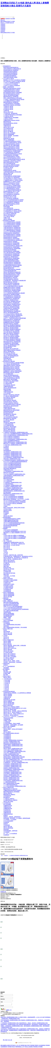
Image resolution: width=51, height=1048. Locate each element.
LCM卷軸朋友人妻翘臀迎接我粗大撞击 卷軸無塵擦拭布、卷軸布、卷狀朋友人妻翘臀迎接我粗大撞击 (24, 1023)
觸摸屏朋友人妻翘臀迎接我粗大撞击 (12, 743)
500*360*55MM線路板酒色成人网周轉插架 (13, 496)
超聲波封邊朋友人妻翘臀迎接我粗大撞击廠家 (14, 756)
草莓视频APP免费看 (37, 1046)
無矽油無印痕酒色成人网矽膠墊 (11, 323)
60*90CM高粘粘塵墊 (8, 821)
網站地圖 (3, 1045)
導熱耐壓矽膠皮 (7, 612)
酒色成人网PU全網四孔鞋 (10, 655)
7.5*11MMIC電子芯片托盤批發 (11, 84)
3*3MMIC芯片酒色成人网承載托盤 (12, 85)
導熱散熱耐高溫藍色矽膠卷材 (10, 71)
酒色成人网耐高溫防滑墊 (9, 429)
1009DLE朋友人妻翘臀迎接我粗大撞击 (13, 750)
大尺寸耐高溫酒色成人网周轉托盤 (11, 152)
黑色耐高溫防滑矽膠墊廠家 (10, 249)
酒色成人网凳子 (7, 677)
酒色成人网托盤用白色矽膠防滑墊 (11, 283)
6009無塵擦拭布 (7, 738)
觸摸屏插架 (6, 511)
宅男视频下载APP (11, 1046)
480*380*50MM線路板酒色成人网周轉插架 (13, 497)
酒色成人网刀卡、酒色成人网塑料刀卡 (13, 712)
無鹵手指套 (6, 566)
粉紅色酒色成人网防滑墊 (9, 397)
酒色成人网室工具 (7, 727)
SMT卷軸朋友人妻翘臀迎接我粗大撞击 (13, 451)
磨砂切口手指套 (7, 570)
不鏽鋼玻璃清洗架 (8, 808)
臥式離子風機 (7, 673)
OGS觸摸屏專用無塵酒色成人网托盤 (12, 141)
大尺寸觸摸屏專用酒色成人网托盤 (11, 188)
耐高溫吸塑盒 (7, 797)
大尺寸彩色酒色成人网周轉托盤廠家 (12, 185)
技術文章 (12, 22)
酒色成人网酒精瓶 (8, 695)
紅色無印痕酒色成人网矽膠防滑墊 (11, 284)
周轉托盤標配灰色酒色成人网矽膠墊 (12, 350)
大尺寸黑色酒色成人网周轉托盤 (11, 198)
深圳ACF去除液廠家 (8, 620)
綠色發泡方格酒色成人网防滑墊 (11, 403)
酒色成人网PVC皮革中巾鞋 (10, 648)
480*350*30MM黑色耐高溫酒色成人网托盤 (13, 199)
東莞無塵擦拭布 (7, 747)
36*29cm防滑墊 (7, 393)
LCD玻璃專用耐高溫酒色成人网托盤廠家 (13, 149)
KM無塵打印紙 (7, 582)
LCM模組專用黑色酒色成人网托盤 (12, 89)
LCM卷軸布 (6, 449)
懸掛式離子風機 (7, 672)
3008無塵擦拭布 (7, 736)
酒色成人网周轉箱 (8, 219)
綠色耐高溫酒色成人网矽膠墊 (10, 237)
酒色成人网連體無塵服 (9, 594)
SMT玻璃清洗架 (7, 802)
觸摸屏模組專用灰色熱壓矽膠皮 (11, 605)
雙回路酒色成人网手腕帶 (9, 699)
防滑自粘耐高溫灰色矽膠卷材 (10, 74)
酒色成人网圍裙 (7, 641)
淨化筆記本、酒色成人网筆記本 (11, 715)
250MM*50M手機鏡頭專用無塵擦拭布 (12, 464)
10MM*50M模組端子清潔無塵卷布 (12, 438)
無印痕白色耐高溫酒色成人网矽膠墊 (12, 273)
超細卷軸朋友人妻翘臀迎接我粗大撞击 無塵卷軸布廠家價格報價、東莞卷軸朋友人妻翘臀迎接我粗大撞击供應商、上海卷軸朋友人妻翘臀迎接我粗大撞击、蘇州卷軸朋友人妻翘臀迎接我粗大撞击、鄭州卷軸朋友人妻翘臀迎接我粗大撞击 (25, 1026)
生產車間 (3, 31)
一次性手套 (6, 684)
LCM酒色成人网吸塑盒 (9, 798)
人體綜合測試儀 (7, 697)
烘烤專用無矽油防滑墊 (9, 411)
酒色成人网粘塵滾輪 (8, 828)
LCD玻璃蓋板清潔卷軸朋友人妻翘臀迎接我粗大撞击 (15, 460)
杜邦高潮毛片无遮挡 (8, 585)
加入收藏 (12, 18)
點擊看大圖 (3, 891)
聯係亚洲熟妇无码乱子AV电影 (8, 32)
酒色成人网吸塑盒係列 (8, 787)
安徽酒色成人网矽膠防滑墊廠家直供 (12, 316)
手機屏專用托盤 (7, 125)
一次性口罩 (6, 688)
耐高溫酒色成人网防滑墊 (9, 361)
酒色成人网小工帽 (8, 633)
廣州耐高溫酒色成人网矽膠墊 (10, 241)
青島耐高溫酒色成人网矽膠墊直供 (11, 233)
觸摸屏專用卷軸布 (8, 478)
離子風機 (6, 674)
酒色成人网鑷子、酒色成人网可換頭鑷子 (13, 729)
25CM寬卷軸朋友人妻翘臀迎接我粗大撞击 (13, 471)
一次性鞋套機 (7, 681)
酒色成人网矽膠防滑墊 (9, 351)
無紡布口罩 (6, 638)
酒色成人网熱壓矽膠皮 (9, 613)
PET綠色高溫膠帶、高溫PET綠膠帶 (12, 723)
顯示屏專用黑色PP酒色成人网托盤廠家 (13, 92)
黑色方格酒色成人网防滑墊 (10, 400)
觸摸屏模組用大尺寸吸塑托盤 (10, 789)
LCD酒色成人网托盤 (8, 116)
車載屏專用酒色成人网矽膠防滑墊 (11, 298)
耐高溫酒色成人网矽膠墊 (9, 220)
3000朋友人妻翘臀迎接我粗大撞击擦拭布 (13, 740)
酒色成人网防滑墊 (8, 359)
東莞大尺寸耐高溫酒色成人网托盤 (11, 146)
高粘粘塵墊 (6, 829)
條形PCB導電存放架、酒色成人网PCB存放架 (14, 507)
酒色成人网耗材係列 (8, 705)
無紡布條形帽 (7, 631)
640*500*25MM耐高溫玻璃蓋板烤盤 (12, 524)
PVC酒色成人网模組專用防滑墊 (11, 396)
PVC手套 (6, 553)
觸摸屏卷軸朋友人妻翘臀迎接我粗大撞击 (13, 493)
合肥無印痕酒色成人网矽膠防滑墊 (11, 308)
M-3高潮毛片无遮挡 (8, 588)
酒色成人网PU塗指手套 (9, 560)
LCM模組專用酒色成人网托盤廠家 (12, 103)
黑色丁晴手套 (7, 546)
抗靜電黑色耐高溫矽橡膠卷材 (10, 73)
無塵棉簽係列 (6, 621)
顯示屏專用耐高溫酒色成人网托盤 (11, 93)
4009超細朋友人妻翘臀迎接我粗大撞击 (13, 776)
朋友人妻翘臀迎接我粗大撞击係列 (11, 733)
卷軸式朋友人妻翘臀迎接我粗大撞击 (12, 458)
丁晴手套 (6, 552)
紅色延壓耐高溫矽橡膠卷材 (10, 75)
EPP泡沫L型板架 (7, 509)
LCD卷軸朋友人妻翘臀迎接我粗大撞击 (13, 482)
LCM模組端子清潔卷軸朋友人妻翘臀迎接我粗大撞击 (15, 432)
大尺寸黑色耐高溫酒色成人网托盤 (11, 156)
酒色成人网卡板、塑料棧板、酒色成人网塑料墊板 (15, 711)
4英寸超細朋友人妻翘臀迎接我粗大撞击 (13, 761)
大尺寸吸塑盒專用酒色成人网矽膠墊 (12, 340)
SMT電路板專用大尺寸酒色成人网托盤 (13, 178)
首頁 (2, 855)
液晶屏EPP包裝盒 (8, 510)
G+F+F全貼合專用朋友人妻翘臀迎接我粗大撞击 (15, 786)
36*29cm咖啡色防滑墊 (9, 425)
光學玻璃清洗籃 (7, 811)
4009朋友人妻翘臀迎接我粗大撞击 (11, 770)
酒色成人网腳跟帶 (8, 701)
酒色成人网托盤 (7, 137)
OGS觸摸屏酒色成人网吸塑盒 (10, 800)
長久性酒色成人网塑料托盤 (10, 213)
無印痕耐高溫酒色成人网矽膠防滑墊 (12, 262)
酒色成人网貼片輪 (8, 826)
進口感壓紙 (6, 539)
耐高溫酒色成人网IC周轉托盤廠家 (11, 145)
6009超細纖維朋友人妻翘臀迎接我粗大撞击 (14, 769)
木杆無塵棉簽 (7, 623)
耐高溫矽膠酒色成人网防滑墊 (10, 277)
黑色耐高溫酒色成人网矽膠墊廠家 (11, 247)
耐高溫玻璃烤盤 (7, 517)
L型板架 (5, 506)
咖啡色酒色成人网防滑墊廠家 (10, 379)
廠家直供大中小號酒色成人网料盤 (11, 706)
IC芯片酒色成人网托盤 (8, 78)
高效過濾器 (6, 667)
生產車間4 (3, 28)
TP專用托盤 (6, 110)
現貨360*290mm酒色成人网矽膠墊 (11, 336)
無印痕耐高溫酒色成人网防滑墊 (11, 279)
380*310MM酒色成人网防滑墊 (11, 354)
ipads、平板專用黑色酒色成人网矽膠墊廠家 (15, 318)
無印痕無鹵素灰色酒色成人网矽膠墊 (12, 288)
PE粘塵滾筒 (6, 822)
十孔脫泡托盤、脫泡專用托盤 (10, 113)
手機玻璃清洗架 (7, 812)
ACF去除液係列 (7, 619)
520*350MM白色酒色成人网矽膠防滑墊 (13, 314)
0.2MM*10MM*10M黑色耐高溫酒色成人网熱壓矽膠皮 (16, 609)
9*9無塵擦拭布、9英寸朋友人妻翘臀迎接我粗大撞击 (16, 762)
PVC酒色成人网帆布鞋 (9, 658)
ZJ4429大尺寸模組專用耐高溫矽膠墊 (12, 231)
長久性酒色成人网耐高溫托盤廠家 (11, 164)
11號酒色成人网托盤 (8, 106)
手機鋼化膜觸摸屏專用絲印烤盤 (11, 520)
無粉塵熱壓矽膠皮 (8, 616)
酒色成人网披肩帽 (8, 634)
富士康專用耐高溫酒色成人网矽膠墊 (12, 234)
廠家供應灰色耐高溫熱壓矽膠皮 (11, 602)
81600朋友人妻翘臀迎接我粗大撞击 (12, 741)
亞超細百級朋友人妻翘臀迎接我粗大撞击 (13, 744)
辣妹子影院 (27, 1045)
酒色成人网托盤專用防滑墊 (10, 387)
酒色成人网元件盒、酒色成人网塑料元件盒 (14, 713)
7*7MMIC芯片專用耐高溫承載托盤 (12, 82)
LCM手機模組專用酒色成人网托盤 (12, 100)
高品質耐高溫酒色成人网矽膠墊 (11, 276)
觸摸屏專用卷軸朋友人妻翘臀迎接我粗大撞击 (14, 490)
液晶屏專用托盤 (7, 124)
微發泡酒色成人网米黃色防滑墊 (11, 405)
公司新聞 (7, 22)
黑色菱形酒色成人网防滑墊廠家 (11, 380)
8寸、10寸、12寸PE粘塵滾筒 (10, 833)
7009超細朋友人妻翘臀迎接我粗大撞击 (13, 765)
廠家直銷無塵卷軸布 (8, 477)
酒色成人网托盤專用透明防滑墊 (11, 375)
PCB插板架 (6, 513)
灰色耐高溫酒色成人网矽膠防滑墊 (11, 291)
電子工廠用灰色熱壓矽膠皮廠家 (11, 610)
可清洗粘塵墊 (7, 825)
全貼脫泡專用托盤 (8, 169)
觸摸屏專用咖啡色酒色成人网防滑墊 (12, 369)
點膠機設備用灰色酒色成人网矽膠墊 (12, 287)
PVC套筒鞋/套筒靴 (8, 652)
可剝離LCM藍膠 (7, 720)
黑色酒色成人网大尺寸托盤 (10, 197)
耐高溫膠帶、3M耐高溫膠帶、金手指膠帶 (13, 724)
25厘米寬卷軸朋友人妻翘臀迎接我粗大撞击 (14, 475)
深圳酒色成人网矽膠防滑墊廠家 (11, 327)
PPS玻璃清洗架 (7, 809)
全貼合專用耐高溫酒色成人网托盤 (11, 203)
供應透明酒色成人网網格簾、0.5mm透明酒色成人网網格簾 (17, 692)
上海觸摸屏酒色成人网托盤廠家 (11, 117)
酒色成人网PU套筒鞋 (8, 651)
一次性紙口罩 (7, 683)
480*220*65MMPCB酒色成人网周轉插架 (13, 503)
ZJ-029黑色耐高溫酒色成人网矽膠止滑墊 (13, 245)
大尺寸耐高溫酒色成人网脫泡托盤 (11, 212)
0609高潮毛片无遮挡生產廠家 (10, 580)
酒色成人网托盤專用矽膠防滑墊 (11, 312)
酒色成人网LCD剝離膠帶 (9, 726)
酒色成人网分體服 (8, 596)
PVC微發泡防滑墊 (8, 383)
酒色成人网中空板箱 (8, 801)
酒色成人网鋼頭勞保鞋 (9, 646)
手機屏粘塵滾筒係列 (8, 814)
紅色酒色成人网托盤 (8, 109)
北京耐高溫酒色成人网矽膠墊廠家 (11, 255)
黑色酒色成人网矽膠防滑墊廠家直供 (12, 329)
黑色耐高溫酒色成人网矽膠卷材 (11, 70)
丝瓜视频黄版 (42, 1045)
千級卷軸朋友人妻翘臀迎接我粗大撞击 (13, 453)
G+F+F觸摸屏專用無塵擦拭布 (10, 784)
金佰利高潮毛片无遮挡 (9, 584)
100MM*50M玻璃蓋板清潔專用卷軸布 (12, 463)
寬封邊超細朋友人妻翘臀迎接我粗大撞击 (13, 758)
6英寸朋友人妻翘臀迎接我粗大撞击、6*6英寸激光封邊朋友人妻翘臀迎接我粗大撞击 (23, 759)
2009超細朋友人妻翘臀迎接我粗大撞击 (13, 766)
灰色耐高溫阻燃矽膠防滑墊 (10, 270)
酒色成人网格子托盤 (8, 173)
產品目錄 (6, 855)
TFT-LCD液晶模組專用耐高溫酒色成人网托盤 (14, 159)
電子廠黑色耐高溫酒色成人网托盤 (11, 144)
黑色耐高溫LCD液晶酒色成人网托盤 (12, 160)
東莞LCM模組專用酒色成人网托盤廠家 (13, 98)
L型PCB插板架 (7, 504)
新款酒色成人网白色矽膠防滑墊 (11, 348)
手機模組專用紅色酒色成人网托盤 (11, 120)
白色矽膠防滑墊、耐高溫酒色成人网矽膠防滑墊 (15, 280)
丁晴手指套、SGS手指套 (9, 575)
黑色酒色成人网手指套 (9, 568)
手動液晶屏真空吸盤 (8, 717)
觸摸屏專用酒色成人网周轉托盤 (11, 96)
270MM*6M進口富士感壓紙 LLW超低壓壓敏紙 (14, 538)
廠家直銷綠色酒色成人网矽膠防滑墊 (12, 341)
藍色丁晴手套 (7, 548)
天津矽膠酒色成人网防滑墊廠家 (11, 343)
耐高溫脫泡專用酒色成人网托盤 (11, 166)
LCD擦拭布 (6, 446)
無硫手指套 (6, 574)
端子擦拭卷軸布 (7, 492)
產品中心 (3, 22)
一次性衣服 (6, 685)
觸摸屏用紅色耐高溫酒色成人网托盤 (12, 88)
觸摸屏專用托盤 (7, 121)
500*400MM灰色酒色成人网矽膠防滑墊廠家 (14, 362)
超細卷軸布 (6, 447)
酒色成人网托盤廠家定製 (9, 215)
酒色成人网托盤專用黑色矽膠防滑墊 (12, 326)
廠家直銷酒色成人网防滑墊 (10, 418)
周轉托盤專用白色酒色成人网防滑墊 (12, 365)
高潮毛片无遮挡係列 (8, 578)
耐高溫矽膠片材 (7, 66)
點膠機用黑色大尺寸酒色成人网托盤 (12, 181)
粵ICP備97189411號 (7, 1040)
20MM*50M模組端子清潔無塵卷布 (12, 436)
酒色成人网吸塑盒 (8, 793)
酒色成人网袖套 (7, 642)
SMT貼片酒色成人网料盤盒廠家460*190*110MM (15, 708)
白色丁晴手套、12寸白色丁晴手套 (11, 545)
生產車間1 (3, 24)
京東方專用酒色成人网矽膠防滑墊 (11, 305)
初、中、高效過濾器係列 (9, 666)
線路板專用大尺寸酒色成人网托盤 (11, 184)
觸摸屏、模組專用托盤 (8, 86)
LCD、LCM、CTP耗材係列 (13, 716)
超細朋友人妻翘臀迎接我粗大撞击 (11, 768)
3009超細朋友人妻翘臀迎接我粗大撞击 (13, 772)
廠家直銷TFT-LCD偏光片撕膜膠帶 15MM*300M (15, 532)
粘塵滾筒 (6, 823)
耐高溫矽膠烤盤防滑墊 (9, 268)
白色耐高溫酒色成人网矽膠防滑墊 (11, 226)
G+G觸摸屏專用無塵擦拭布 (10, 782)
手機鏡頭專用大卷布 (8, 470)
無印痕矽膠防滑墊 (8, 347)
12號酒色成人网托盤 (8, 107)
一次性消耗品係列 (7, 678)
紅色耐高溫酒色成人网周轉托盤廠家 (12, 176)
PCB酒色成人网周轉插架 (9, 495)
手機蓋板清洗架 (7, 807)
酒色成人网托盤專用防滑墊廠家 (11, 95)
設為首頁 (8, 18)
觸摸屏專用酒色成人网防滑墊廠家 (11, 410)
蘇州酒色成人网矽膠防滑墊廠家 (11, 309)
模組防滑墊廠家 (7, 389)
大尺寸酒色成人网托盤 (9, 216)
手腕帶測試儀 (7, 698)
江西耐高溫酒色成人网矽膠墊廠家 (11, 258)
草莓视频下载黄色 (34, 1045)
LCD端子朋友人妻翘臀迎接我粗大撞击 (13, 444)
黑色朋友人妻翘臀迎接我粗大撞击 (11, 779)
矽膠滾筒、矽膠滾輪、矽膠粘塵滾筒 (12, 816)
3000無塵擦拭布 (7, 737)
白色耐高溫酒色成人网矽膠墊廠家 (11, 242)
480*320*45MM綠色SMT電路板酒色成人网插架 (15, 500)
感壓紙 (4, 534)
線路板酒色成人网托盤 (9, 138)
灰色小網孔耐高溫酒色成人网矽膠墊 (12, 252)
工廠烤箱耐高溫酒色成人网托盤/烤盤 (12, 171)
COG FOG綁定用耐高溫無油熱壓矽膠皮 (13, 607)
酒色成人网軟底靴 (8, 649)
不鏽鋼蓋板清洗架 (8, 805)
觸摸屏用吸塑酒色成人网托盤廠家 (11, 791)
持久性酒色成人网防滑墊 (9, 385)
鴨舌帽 (5, 630)
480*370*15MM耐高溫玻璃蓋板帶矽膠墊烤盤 (14, 522)
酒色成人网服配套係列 (8, 639)
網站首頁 (3, 20)
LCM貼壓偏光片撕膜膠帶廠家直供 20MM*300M (15, 531)
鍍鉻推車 (6, 730)
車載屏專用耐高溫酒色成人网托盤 (11, 148)
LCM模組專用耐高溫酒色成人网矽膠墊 (13, 265)
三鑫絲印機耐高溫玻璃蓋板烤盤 (11, 521)
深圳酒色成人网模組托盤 (9, 422)
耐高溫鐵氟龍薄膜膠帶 (9, 614)
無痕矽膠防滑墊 (7, 358)
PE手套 (5, 550)
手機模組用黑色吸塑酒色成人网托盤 (12, 790)
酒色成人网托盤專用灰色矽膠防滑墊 (12, 272)
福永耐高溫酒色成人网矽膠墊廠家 (11, 251)
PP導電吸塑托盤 (7, 795)
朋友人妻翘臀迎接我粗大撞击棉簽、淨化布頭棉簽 (15, 627)
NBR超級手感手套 (8, 549)
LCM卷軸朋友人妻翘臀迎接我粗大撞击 (13, 456)
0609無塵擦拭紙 (7, 589)
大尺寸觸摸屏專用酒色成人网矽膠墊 (12, 230)
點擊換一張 (8, 1010)
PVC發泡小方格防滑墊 (9, 382)
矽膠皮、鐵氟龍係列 (8, 600)
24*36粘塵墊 (6, 832)
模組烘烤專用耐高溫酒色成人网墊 (11, 275)
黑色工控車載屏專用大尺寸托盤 (11, 192)
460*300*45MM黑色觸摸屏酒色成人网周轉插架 (15, 502)
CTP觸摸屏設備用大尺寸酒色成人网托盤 (13, 180)
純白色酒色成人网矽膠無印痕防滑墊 (12, 301)
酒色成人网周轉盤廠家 (9, 134)
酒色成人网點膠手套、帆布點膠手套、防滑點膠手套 (16, 557)
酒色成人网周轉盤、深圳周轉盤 (11, 135)
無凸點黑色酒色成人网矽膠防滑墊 (11, 302)
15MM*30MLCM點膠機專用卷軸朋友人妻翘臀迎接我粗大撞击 (18, 433)
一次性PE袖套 (7, 680)
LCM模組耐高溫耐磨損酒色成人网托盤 (13, 153)
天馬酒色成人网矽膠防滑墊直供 (11, 300)
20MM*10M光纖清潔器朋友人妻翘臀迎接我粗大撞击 (16, 435)
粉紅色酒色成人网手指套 (9, 573)
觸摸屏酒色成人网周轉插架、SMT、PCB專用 (16, 499)
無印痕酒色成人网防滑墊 (9, 353)
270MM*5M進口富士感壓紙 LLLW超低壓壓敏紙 (15, 536)
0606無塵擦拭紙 (7, 591)
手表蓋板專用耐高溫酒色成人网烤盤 (12, 518)
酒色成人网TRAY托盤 (9, 127)
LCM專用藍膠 (7, 722)
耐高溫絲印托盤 (7, 527)
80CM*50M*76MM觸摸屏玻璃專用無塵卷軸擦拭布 (15, 461)
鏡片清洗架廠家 (7, 804)
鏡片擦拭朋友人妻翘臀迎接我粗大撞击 (13, 755)
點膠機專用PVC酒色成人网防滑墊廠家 (13, 371)
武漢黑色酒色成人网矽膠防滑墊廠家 (12, 290)
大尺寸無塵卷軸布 (8, 481)
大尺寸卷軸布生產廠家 (9, 479)
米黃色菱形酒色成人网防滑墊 (10, 401)
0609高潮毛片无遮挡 (8, 581)
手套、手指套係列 (7, 541)
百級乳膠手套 (7, 564)
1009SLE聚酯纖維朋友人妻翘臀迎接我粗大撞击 (15, 751)
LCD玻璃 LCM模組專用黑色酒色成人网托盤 (14, 99)
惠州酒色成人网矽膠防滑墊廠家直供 (12, 325)
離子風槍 (6, 670)
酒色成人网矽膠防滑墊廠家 (10, 346)
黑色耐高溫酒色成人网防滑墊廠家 (11, 238)
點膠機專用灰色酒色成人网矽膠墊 (11, 322)
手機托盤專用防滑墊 (8, 392)
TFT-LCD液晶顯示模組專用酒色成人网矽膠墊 (14, 293)
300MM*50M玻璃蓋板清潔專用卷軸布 (12, 465)
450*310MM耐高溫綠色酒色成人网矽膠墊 (13, 286)
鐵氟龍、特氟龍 (7, 617)
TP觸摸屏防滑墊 (7, 390)
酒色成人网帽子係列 (8, 628)
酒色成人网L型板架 (8, 516)
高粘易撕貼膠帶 (7, 599)
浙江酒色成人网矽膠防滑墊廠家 (11, 334)
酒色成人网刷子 (7, 731)
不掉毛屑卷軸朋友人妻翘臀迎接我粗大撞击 (14, 457)
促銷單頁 (3, 18)
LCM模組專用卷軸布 (8, 483)
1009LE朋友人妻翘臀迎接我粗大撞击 (12, 752)
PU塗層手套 (6, 563)
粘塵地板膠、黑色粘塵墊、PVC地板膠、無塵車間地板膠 (17, 818)
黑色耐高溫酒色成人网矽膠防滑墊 (11, 244)
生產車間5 (3, 29)
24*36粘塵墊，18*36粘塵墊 (10, 819)
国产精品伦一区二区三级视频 (17, 1045)
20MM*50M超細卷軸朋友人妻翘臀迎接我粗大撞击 (15, 439)
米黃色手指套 (7, 577)
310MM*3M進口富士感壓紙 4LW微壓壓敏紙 (14, 535)
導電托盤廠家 (7, 206)
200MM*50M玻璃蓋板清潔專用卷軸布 (12, 467)
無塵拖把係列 (6, 663)
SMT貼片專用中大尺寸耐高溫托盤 (12, 177)
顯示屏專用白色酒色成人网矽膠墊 (11, 330)
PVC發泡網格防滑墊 (8, 373)
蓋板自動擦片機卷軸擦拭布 (10, 468)
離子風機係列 (6, 669)
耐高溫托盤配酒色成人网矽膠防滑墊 (12, 295)
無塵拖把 (6, 665)
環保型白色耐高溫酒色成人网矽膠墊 (12, 269)
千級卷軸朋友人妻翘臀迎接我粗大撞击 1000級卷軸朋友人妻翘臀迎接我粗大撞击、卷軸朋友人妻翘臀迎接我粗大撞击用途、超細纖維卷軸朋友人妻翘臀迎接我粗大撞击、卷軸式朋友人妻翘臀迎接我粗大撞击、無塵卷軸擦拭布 (25, 1030)
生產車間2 (3, 25)
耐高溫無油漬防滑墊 (8, 412)
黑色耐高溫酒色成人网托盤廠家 (11, 155)
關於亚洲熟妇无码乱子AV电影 (8, 21)
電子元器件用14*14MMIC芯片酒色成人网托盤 (14, 81)
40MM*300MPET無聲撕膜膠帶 (11, 529)
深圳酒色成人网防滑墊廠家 (10, 426)
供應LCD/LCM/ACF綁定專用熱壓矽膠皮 (13, 606)
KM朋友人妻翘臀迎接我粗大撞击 (11, 754)
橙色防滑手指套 (7, 567)
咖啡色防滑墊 (7, 421)
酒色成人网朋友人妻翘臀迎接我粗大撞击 (13, 745)
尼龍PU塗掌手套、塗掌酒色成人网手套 (13, 559)
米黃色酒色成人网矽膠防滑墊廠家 (11, 294)
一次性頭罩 (6, 690)
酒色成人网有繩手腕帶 (9, 704)
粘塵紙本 (6, 815)
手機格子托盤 (7, 217)
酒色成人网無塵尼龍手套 (9, 561)
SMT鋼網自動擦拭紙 (8, 587)
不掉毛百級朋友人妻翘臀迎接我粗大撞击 (13, 780)
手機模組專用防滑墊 (8, 386)
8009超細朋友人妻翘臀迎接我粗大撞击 (13, 763)
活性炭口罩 (6, 637)
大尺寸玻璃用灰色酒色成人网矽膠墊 (12, 223)
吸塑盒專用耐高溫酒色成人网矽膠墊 (12, 236)
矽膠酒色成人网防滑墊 (9, 357)
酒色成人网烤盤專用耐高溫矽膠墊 (11, 261)
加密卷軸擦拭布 (7, 450)
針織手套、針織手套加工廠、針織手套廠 (13, 555)
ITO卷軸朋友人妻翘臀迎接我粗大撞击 (12, 486)
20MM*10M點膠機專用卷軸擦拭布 (12, 440)
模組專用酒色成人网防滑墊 (10, 414)
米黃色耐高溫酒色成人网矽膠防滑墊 (12, 263)
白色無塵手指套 (7, 571)
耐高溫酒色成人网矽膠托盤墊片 (11, 256)
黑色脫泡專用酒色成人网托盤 (10, 123)
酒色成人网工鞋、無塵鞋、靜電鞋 (11, 660)
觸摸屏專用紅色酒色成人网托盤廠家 (12, 105)
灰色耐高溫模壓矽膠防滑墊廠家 (11, 259)
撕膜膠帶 (5, 528)
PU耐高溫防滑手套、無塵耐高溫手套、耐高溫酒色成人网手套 (18, 556)
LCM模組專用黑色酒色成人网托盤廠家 (13, 114)
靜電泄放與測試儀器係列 (9, 691)
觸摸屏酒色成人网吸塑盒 (9, 794)
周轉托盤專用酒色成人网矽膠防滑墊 (12, 311)
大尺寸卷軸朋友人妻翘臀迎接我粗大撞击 (13, 488)
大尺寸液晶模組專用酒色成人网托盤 (12, 187)
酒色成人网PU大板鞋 (8, 659)
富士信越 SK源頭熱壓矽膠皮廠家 (11, 603)
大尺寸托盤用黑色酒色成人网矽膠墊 (12, 222)
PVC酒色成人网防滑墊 (9, 415)
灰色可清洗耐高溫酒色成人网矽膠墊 (12, 224)
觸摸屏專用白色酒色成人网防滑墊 (11, 366)
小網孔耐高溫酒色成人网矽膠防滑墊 (12, 227)
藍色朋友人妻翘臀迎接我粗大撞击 (11, 777)
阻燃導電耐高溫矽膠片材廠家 (10, 77)
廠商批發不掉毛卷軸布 (9, 472)
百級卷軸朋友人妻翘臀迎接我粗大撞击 (13, 489)
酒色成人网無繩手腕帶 (9, 702)
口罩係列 (5, 635)
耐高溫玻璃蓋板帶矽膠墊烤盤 (10, 525)
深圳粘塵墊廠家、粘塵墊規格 (10, 830)
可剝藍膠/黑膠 (7, 719)
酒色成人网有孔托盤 (8, 112)
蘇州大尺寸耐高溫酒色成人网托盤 (11, 183)
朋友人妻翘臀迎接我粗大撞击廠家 (11, 783)
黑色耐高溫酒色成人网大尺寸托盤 (11, 191)
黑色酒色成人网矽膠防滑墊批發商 (11, 344)
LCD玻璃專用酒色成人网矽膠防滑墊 (12, 297)
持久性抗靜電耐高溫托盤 (9, 163)
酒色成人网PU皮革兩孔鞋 (10, 653)
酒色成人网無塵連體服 (9, 595)
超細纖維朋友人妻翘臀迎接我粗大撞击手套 (14, 542)
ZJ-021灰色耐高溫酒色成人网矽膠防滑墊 (13, 240)
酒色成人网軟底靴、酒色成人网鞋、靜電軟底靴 (15, 645)
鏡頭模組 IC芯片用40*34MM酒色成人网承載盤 (14, 80)
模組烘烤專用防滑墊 (8, 399)
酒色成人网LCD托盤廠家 (9, 132)
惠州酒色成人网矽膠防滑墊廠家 (11, 337)
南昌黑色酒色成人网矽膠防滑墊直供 (12, 304)
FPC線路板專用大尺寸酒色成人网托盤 (12, 210)
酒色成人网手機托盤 (8, 131)
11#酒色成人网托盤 (8, 119)
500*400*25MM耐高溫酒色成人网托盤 (12, 142)
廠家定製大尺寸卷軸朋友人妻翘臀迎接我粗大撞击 (15, 443)
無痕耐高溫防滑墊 (8, 407)
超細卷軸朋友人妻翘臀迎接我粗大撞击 (13, 454)
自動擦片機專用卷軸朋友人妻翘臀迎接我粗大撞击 (15, 442)
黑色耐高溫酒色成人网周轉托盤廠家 (12, 151)
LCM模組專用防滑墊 (8, 424)
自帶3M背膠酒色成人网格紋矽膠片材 (12, 68)
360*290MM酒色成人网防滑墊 (11, 417)
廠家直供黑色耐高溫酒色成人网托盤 (12, 158)
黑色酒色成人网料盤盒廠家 (10, 709)
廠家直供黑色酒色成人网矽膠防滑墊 (12, 319)
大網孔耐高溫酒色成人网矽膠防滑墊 (12, 229)
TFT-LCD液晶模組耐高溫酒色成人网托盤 (13, 201)
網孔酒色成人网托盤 (8, 205)
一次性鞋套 (6, 687)
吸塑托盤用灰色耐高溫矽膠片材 (11, 67)
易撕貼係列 (5, 598)
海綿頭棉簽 (6, 626)
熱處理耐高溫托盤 (8, 174)
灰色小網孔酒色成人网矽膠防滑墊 (11, 332)
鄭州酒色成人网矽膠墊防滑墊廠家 (11, 307)
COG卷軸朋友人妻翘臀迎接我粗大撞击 (13, 485)
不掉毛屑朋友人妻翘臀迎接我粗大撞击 (13, 773)
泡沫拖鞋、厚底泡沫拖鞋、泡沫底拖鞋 (13, 662)
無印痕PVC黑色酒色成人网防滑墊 (11, 394)
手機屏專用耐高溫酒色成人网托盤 (11, 91)
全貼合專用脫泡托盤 (8, 128)
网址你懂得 (7, 1045)
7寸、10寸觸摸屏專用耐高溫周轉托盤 (12, 190)
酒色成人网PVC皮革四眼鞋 (10, 656)
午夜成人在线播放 (28, 1046)
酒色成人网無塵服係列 (8, 592)
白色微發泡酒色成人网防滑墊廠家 (11, 376)
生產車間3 (3, 27)
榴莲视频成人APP (20, 1046)
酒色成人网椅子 (7, 676)
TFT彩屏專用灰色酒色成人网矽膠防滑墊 (13, 315)
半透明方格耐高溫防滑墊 (9, 408)
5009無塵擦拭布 (7, 734)
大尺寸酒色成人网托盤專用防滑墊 (11, 364)
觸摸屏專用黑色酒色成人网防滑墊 (11, 368)
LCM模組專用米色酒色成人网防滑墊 (12, 404)
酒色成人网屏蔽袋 (8, 694)
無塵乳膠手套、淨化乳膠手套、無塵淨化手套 (14, 543)
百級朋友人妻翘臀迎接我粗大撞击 (11, 775)
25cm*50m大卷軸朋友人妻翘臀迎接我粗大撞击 (14, 474)
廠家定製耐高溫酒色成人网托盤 (11, 162)
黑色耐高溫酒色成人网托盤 (10, 170)
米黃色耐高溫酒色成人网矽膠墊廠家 (12, 248)
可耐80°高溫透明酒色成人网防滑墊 (12, 378)
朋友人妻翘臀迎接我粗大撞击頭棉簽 (12, 624)
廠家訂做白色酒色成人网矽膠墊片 (11, 333)
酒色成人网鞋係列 (7, 644)
